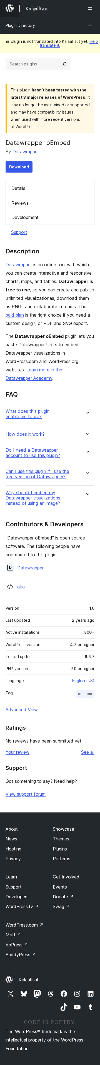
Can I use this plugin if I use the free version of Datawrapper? (37, 474)
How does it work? (25, 434)
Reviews (20, 203)
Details (18, 188)
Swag (61, 906)
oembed (85, 694)
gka (21, 587)
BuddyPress (21, 954)
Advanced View (22, 709)
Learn (11, 877)
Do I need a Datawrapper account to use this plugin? (33, 452)
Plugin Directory (20, 25)
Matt (13, 934)
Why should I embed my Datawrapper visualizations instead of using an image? (33, 498)
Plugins (60, 849)
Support (19, 232)
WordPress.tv (22, 906)
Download (19, 166)
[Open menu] (91, 8)
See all (87, 752)
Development (25, 217)
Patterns (61, 858)
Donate (63, 896)
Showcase (63, 829)
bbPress (17, 945)
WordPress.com (24, 925)
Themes (61, 839)
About (12, 829)
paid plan (15, 315)
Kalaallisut (29, 979)
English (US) (83, 680)
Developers (17, 896)
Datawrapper (25, 151)
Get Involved (66, 877)
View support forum (26, 794)
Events (60, 887)
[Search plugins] (64, 64)
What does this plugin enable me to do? (27, 414)
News (11, 839)
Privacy (13, 858)
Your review (17, 752)
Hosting (13, 849)
